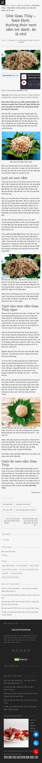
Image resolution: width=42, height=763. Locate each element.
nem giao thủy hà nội (23, 504)
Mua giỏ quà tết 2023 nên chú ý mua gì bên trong (20, 608)
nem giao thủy (7, 504)
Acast (12, 95)
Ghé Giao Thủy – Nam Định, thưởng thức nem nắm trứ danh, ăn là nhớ (21, 25)
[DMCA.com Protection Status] (21, 659)
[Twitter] (17, 650)
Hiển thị (15, 75)
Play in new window (9, 90)
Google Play (7, 97)
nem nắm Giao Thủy (16, 198)
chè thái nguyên (22, 565)
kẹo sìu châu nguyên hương (29, 569)
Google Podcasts (19, 97)
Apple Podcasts (34, 95)
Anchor (24, 95)
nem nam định (7, 510)
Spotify (28, 97)
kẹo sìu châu (34, 565)
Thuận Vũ (21, 42)
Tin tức (13, 5)
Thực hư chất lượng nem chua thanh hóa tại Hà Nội (12, 521)
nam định (5, 573)
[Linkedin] (28, 650)
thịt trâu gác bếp (16, 573)
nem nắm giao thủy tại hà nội (25, 510)
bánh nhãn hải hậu (8, 565)
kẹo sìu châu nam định (9, 569)
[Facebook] (13, 650)
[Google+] (24, 650)
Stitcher (35, 97)
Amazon (18, 95)
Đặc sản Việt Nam (24, 5)
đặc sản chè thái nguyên (10, 577)
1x (34, 84)
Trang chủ (5, 5)
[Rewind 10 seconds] (30, 84)
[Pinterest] (21, 650)
